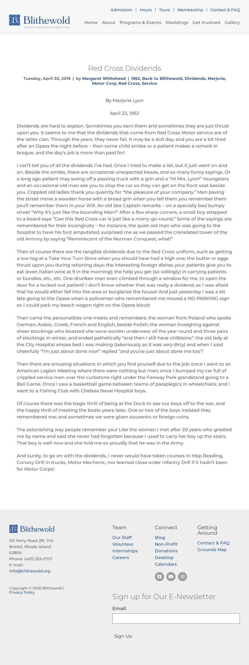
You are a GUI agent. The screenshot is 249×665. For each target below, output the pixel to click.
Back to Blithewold (162, 78)
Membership (190, 9)
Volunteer (123, 544)
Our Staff (122, 537)
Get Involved (206, 22)
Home (91, 22)
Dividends (195, 78)
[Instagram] (182, 576)
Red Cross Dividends (124, 68)
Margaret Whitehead (104, 78)
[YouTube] (171, 576)
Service (149, 83)
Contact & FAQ (225, 9)
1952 (135, 78)
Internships (125, 551)
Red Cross (129, 83)
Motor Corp (104, 83)
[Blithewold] (39, 21)
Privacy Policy (22, 592)
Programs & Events (140, 22)
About (108, 22)
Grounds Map (212, 549)
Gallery (232, 22)
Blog (160, 537)
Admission (121, 9)
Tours (164, 9)
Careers (120, 557)
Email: (119, 608)
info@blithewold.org (29, 570)
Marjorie (216, 78)
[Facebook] (159, 576)
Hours (146, 9)
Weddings (176, 22)
